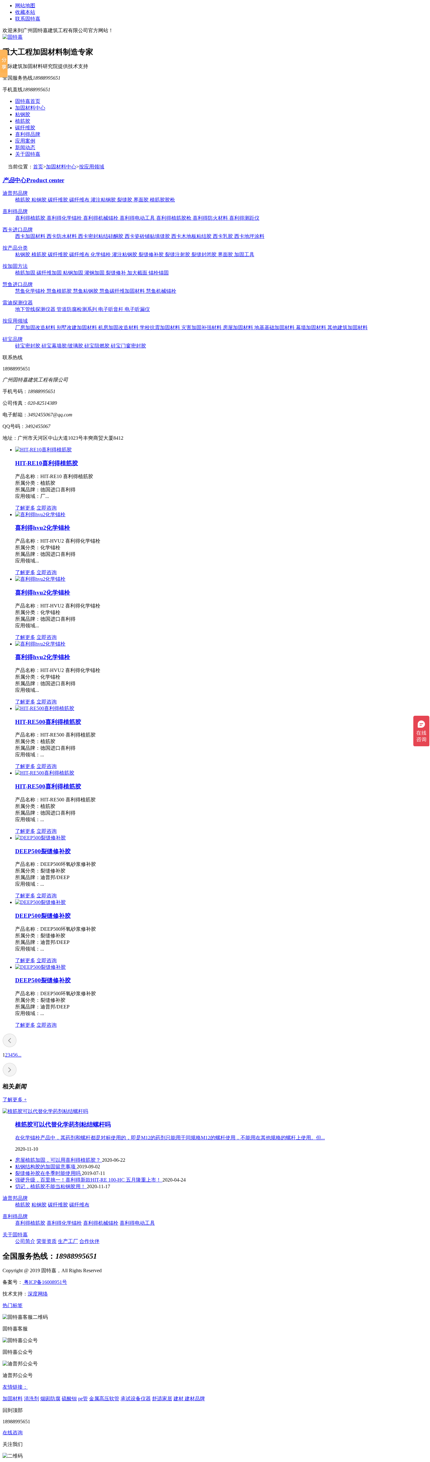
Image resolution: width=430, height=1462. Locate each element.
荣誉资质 (47, 1241)
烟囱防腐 (50, 1398)
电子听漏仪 (137, 309)
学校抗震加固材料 (160, 327)
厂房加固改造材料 (36, 327)
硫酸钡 (69, 1398)
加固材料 (13, 1398)
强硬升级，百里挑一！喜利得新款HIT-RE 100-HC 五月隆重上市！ (88, 1180)
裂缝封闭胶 (204, 254)
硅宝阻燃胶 (97, 345)
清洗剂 (31, 1398)
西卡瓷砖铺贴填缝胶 (148, 236)
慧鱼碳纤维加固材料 (122, 291)
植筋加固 (26, 272)
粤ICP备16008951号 (45, 1282)
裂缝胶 (125, 199)
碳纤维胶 (25, 127)
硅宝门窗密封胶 (128, 345)
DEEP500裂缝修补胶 (43, 851)
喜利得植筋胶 (31, 218)
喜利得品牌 (27, 134)
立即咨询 (47, 508)
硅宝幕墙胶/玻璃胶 (63, 345)
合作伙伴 (89, 1241)
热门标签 (13, 1305)
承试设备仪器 (136, 1398)
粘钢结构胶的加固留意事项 (46, 1166)
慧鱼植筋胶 (60, 291)
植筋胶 (22, 121)
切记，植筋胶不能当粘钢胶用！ (51, 1186)
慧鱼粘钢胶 (86, 291)
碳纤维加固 (50, 272)
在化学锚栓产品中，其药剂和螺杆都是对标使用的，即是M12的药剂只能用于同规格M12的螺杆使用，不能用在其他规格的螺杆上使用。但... (170, 1137)
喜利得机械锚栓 (101, 218)
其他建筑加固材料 (347, 327)
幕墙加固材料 (311, 327)
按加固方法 (15, 266)
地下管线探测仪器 (36, 309)
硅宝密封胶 (28, 345)
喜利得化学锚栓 (65, 218)
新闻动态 (25, 147)
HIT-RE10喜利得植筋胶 (46, 463)
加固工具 (244, 254)
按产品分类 (15, 248)
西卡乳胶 (223, 236)
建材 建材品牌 (189, 1398)
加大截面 (138, 272)
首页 (38, 166)
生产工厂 (68, 1241)
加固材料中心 (30, 107)
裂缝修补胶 (152, 254)
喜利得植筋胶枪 (174, 218)
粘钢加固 (73, 272)
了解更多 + (15, 1099)
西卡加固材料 (31, 236)
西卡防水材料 (62, 236)
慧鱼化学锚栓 (31, 291)
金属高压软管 (104, 1398)
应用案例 (25, 141)
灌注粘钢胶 (104, 199)
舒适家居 (162, 1398)
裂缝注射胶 (178, 254)
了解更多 (25, 508)
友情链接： (15, 1387)
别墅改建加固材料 (77, 327)
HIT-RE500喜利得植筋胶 (48, 722)
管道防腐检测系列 (77, 309)
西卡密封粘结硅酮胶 (101, 236)
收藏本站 (25, 12)
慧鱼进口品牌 (18, 284)
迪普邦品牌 (15, 193)
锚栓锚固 (159, 272)
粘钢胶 (22, 114)
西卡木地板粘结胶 (192, 236)
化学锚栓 (101, 254)
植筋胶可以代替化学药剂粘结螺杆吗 (63, 1124)
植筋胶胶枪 (162, 199)
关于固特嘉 (27, 154)
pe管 (83, 1398)
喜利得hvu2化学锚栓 (42, 527)
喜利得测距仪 (244, 218)
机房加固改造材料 (119, 327)
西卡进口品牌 (18, 229)
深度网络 (38, 1293)
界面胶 (141, 199)
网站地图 (25, 5)
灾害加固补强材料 (202, 327)
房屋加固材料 (238, 327)
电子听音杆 (111, 309)
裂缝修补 (116, 272)
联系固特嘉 (27, 18)
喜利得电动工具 (138, 218)
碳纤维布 (80, 199)
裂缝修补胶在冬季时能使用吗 (48, 1173)
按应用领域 (91, 166)
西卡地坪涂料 (249, 236)
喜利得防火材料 (211, 218)
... (19, 1055)
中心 (33, 180)
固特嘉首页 (27, 101)
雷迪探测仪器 (18, 302)
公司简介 (25, 1241)
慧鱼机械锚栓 (161, 291)
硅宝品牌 (13, 339)
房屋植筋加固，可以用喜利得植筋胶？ (58, 1160)
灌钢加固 (95, 272)
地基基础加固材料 (275, 327)
